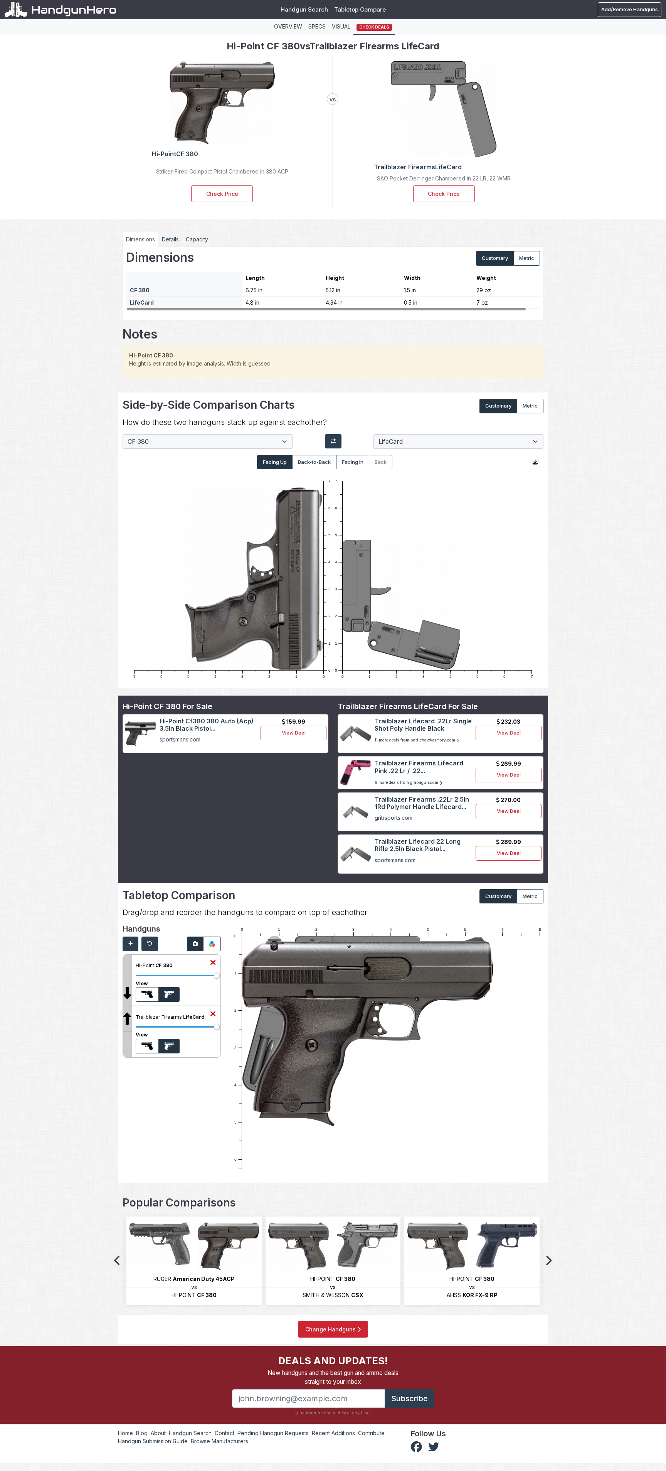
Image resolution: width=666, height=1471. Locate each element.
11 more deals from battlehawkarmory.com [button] (415, 740)
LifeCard (142, 302)
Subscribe (409, 1398)
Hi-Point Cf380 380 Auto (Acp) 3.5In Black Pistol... (207, 724)
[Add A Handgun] (130, 944)
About (158, 1433)
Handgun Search (304, 9)
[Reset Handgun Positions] (149, 944)
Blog (142, 1433)
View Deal (294, 733)
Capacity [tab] (197, 239)
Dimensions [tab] (140, 239)
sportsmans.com (180, 739)
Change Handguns (331, 1329)
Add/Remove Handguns (629, 9)
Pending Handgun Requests (273, 1433)
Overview (288, 26)
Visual (341, 26)
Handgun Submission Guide (153, 1441)
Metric (526, 258)
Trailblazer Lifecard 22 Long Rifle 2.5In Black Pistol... (418, 845)
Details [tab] (170, 239)
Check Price (222, 193)
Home (125, 1433)
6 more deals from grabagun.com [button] (407, 782)
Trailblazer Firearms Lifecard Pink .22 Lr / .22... (419, 766)
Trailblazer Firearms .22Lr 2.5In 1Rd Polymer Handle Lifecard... (422, 802)
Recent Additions (333, 1433)
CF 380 (140, 290)
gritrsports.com (393, 817)
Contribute (371, 1433)
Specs (317, 26)
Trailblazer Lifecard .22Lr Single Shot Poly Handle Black (423, 724)
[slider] (216, 975)
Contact (224, 1433)
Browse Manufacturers (219, 1441)
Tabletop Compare (360, 9)
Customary (495, 258)
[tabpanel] (333, 280)
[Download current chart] (535, 462)
